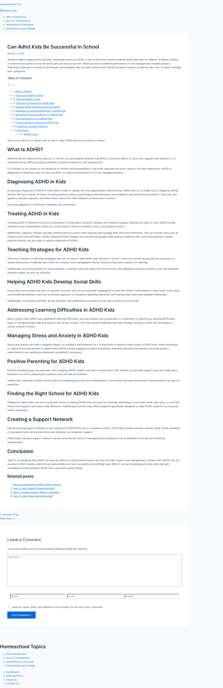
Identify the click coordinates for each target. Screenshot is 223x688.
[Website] (151, 597)
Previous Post (9, 514)
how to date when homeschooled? (33, 496)
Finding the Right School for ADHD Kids (37, 122)
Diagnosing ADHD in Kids (29, 95)
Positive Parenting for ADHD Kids (34, 118)
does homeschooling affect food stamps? (37, 484)
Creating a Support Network (32, 126)
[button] (11, 85)
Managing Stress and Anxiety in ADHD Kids (39, 114)
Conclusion (22, 130)
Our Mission (13, 671)
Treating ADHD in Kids (28, 99)
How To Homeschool (18, 20)
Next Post (7, 518)
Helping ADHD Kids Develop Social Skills (38, 107)
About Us (11, 679)
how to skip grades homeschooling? (34, 488)
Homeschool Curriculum (20, 24)
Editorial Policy (14, 675)
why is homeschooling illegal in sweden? (36, 492)
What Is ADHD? (23, 91)
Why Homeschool (16, 16)
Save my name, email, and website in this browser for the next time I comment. (57, 607)
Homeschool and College (20, 28)
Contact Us (12, 683)
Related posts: (31, 134)
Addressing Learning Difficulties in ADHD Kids (41, 110)
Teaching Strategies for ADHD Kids (35, 103)
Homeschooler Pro (10, 4)
